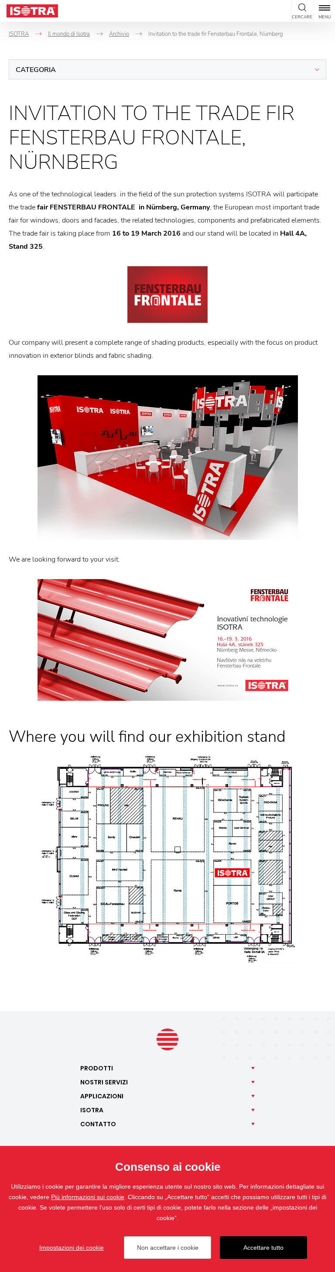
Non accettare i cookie (167, 1247)
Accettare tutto (263, 1247)
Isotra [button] (91, 1110)
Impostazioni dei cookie (71, 1247)
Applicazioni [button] (101, 1096)
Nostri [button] (104, 1082)
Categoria (36, 70)
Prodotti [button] (96, 1068)
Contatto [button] (98, 1124)
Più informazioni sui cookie (87, 1196)
